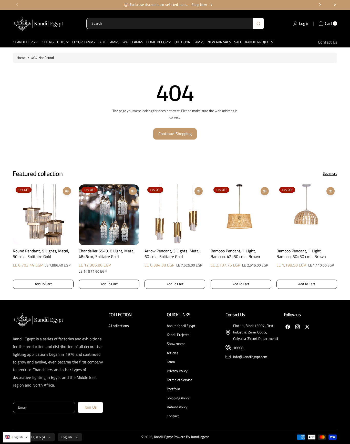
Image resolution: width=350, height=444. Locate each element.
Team (171, 362)
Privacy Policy (177, 371)
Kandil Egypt (163, 436)
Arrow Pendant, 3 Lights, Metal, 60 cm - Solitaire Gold (173, 254)
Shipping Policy (178, 398)
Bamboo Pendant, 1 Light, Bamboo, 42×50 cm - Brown (235, 254)
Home (21, 57)
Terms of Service (179, 380)
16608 (238, 347)
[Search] (258, 23)
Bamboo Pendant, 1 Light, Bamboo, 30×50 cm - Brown (301, 254)
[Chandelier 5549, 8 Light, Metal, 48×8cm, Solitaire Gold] (109, 214)
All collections (118, 326)
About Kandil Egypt (181, 326)
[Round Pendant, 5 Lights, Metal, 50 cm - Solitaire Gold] (43, 214)
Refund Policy (177, 407)
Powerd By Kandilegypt (191, 436)
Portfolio (173, 389)
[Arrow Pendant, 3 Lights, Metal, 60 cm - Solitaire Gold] (175, 214)
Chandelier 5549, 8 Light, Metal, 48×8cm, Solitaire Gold (107, 254)
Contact (173, 416)
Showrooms (176, 343)
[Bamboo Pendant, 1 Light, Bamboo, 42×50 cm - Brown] (241, 214)
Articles (172, 353)
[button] (17, 235)
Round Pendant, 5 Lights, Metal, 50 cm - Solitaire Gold (41, 254)
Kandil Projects (178, 334)
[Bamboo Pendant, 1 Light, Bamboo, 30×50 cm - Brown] (306, 214)
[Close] (335, 5)
